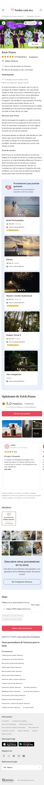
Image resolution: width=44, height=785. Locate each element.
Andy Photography (15, 220)
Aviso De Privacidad (9, 724)
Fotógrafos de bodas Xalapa (11, 619)
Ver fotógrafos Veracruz (22, 582)
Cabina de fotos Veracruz (11, 707)
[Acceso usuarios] (41, 10)
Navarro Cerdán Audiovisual (19, 296)
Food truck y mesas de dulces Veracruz (16, 703)
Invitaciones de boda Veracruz (13, 659)
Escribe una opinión (22, 414)
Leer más (7, 469)
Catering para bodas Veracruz (12, 655)
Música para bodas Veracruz (12, 671)
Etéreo (9, 259)
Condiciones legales (19, 721)
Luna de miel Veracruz (31, 691)
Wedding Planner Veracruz (11, 691)
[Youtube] (24, 756)
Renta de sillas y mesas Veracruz (13, 679)
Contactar (5, 721)
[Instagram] (19, 756)
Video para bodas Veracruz (11, 667)
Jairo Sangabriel (13, 374)
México (9, 767)
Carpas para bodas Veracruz (12, 683)
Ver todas (35, 44)
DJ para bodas (28, 707)
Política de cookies (26, 724)
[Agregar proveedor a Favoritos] (40, 23)
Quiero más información (22, 628)
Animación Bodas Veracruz (11, 687)
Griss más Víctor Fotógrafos (29, 637)
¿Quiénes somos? (8, 731)
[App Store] (10, 746)
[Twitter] (9, 756)
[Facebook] (4, 756)
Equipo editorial (23, 731)
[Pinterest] (14, 756)
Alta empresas (34, 727)
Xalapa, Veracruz (11, 61)
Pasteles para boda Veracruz (12, 699)
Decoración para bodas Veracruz (13, 695)
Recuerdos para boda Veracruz (13, 663)
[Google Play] (26, 746)
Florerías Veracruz (30, 687)
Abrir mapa (35, 605)
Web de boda (7, 734)
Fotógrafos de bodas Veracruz (13, 16)
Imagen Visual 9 (13, 335)
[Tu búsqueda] (3, 23)
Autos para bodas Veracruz (11, 675)
